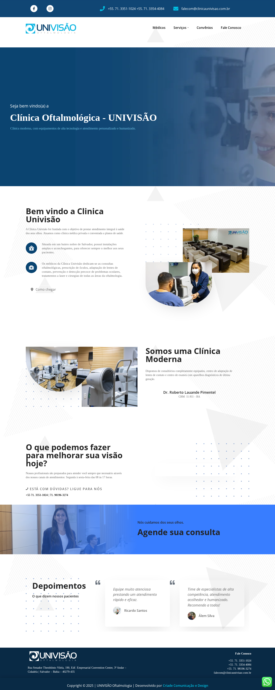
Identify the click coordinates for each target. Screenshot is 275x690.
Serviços (180, 27)
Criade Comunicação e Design (185, 685)
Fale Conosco (231, 27)
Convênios (205, 27)
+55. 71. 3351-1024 (122, 8)
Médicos (159, 27)
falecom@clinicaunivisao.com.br (205, 8)
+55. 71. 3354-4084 (150, 8)
